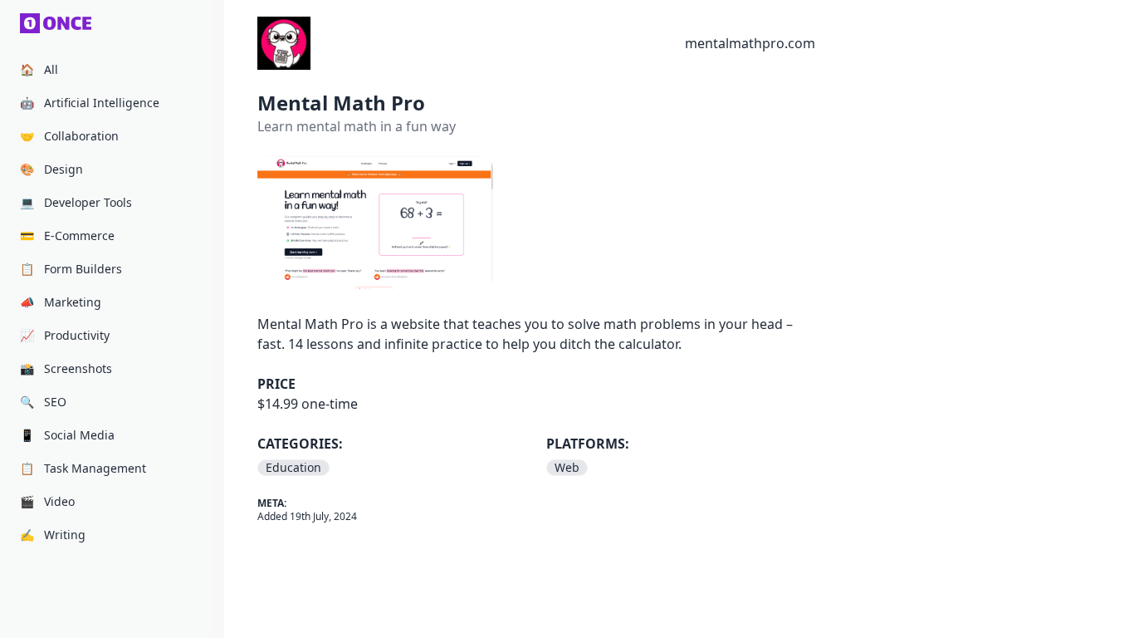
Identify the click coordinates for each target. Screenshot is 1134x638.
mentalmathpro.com (750, 43)
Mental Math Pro (341, 102)
